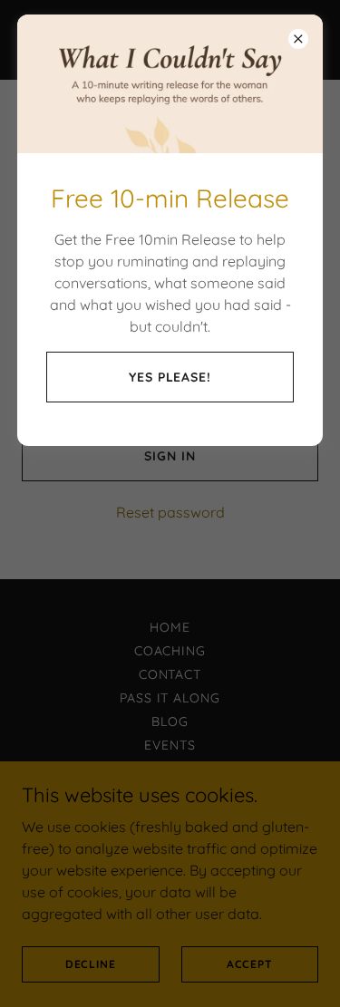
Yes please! (170, 377)
